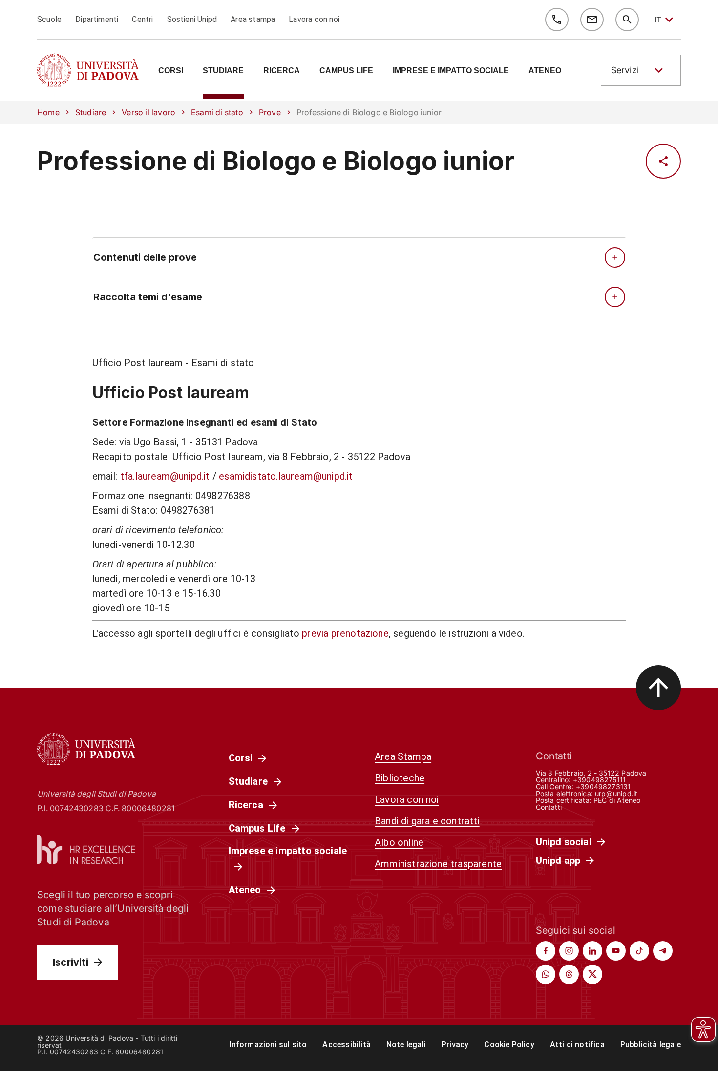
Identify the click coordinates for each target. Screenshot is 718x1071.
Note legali (406, 1044)
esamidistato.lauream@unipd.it (286, 476)
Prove (270, 112)
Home (48, 112)
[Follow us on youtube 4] (616, 951)
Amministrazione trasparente (438, 864)
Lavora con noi (314, 19)
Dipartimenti (96, 19)
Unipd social (563, 842)
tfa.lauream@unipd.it (165, 476)
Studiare (90, 112)
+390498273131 (603, 786)
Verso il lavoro (148, 112)
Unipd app (558, 860)
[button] (641, 70)
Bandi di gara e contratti (427, 821)
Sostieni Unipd (192, 19)
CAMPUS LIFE (346, 71)
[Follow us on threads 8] (569, 974)
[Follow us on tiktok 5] (639, 951)
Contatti (549, 807)
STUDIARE (223, 71)
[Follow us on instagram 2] (569, 951)
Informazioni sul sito (268, 1044)
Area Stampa (403, 756)
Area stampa (253, 19)
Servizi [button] (625, 70)
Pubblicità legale (650, 1044)
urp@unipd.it (616, 793)
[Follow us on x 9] (592, 974)
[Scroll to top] (658, 687)
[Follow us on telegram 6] (663, 951)
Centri (142, 19)
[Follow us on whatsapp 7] (545, 974)
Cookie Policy (509, 1044)
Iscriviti (70, 962)
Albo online (399, 842)
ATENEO (544, 71)
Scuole (49, 19)
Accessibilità (346, 1044)
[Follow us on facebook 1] (545, 951)
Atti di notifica (577, 1044)
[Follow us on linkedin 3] (592, 951)
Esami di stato (217, 112)
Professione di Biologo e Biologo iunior (275, 161)
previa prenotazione (345, 633)
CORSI (170, 71)
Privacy (455, 1044)
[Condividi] (663, 161)
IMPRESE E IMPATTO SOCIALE (451, 71)
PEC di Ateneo (616, 800)
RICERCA (281, 71)
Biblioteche (399, 778)
